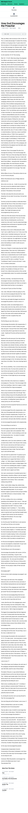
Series (16, 4)
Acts (19, 28)
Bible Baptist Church (6, 1)
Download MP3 (14, 16)
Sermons (9, 4)
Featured (3, 4)
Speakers (21, 4)
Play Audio (14, 10)
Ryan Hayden (13, 28)
